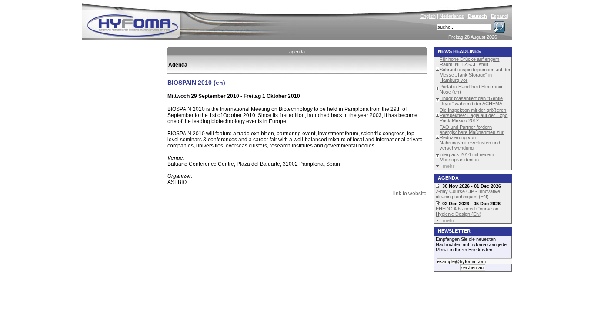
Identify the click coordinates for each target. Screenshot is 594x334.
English (428, 16)
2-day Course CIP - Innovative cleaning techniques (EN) (468, 194)
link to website (410, 193)
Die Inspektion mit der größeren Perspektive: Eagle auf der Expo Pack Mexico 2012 (473, 115)
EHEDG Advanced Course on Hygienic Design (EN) (467, 211)
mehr (448, 166)
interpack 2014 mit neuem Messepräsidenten (467, 157)
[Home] (191, 20)
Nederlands (452, 16)
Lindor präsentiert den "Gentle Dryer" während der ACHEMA (471, 101)
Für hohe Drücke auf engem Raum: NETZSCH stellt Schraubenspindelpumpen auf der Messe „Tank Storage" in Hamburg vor (475, 70)
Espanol (499, 16)
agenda (297, 51)
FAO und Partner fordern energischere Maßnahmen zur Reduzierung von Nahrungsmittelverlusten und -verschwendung (472, 137)
